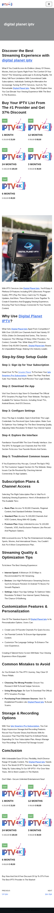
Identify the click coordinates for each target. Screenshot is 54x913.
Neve (17, 910)
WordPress (35, 910)
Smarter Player (24, 372)
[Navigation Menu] (49, 4)
